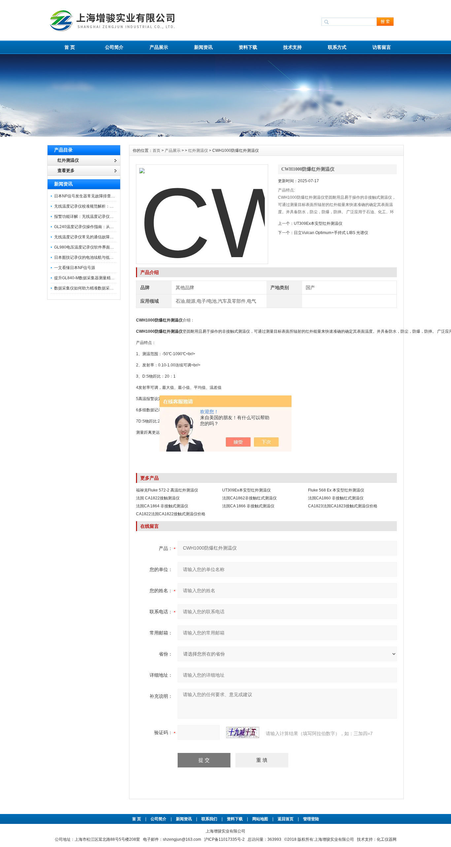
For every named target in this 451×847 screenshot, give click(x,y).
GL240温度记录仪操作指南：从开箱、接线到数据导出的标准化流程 (113, 226)
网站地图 (260, 819)
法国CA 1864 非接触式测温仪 (162, 506)
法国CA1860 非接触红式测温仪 (336, 498)
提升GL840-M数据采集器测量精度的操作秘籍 (94, 278)
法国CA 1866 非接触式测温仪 (248, 506)
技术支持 (292, 47)
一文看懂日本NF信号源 (74, 267)
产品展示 (159, 47)
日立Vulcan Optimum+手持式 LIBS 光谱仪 (331, 232)
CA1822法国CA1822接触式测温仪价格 (170, 514)
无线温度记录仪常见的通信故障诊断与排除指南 (95, 237)
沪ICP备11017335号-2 (224, 839)
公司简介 (114, 47)
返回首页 (286, 819)
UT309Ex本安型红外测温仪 (318, 223)
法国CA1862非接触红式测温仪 (249, 498)
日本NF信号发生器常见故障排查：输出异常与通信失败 (102, 196)
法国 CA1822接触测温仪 (158, 498)
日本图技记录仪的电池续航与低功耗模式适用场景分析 (101, 257)
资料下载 (248, 47)
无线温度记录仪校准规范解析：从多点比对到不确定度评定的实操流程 (115, 206)
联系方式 (337, 47)
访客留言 (381, 47)
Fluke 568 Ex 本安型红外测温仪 (336, 490)
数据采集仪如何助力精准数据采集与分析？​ (91, 288)
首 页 (69, 47)
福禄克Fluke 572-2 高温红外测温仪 (167, 490)
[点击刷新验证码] (242, 732)
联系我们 (209, 819)
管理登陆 (311, 819)
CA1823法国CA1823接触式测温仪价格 (342, 506)
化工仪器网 (387, 839)
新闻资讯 (203, 47)
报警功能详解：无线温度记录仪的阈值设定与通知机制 (101, 216)
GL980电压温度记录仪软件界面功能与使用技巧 (96, 247)
